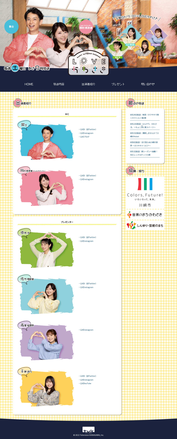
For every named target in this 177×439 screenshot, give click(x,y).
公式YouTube (85, 383)
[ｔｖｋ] (88, 433)
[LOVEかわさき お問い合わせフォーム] (148, 85)
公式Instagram (86, 133)
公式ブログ (84, 136)
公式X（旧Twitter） (88, 129)
